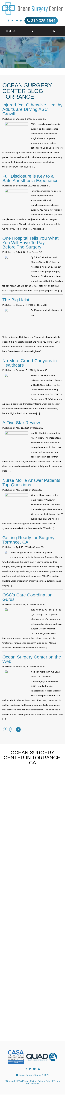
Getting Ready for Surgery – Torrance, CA (30, 540)
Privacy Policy (45, 1081)
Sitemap (9, 1081)
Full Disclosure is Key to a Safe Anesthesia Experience (30, 178)
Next (48, 797)
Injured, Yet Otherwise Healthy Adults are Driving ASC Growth (32, 109)
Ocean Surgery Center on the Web (31, 659)
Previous (42, 797)
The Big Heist (15, 299)
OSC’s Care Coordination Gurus (27, 597)
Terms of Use (29, 1026)
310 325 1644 (42, 20)
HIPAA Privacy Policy (25, 1081)
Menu (12, 31)
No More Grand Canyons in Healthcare (29, 363)
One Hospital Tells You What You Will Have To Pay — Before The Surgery (30, 242)
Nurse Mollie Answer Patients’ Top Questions (31, 482)
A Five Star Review (21, 422)
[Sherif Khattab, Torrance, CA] (32, 8)
